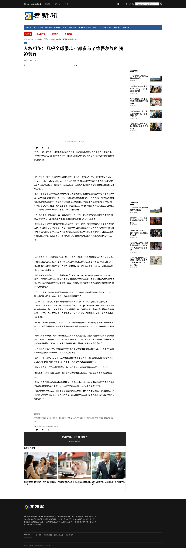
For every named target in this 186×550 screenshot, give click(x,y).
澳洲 (25, 453)
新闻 (27, 27)
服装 (45, 426)
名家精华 (68, 34)
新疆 (40, 426)
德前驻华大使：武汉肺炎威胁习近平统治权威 (138, 220)
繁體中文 (26, 4)
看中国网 (39, 535)
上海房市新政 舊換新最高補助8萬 (139, 77)
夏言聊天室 (40, 34)
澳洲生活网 (48, 535)
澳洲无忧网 (69, 535)
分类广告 (57, 4)
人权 (37, 426)
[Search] (160, 3)
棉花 (48, 426)
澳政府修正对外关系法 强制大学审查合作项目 (139, 126)
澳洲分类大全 (58, 535)
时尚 (43, 426)
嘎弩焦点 (55, 34)
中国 (25, 43)
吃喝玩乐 (57, 27)
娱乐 (64, 27)
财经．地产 (72, 27)
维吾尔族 (56, 426)
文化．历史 (102, 27)
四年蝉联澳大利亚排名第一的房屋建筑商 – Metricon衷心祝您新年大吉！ (138, 261)
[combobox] (147, 3)
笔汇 (110, 27)
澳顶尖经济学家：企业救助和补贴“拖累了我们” (138, 113)
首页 (25, 39)
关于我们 (126, 27)
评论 (41, 27)
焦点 (35, 27)
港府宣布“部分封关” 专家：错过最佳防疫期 (139, 232)
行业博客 (117, 27)
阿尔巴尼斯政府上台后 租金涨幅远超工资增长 (74, 482)
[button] (36, 147)
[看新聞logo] (41, 20)
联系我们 (47, 4)
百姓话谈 (48, 27)
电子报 (66, 4)
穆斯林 (51, 426)
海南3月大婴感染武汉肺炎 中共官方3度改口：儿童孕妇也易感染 (139, 246)
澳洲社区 (82, 27)
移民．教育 (92, 27)
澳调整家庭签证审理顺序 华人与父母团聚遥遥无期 (138, 88)
